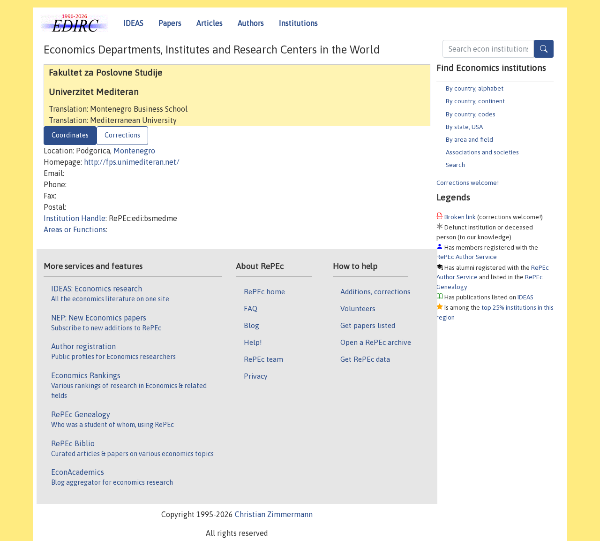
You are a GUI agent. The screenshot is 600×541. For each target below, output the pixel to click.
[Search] (544, 49)
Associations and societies (482, 152)
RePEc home (264, 291)
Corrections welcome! (467, 182)
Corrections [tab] (122, 135)
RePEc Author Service (466, 256)
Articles (209, 23)
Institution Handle (74, 218)
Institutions (298, 23)
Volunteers (357, 308)
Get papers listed (367, 325)
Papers (169, 23)
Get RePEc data (365, 359)
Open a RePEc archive (375, 342)
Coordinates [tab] (70, 135)
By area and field (469, 139)
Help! (253, 342)
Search (455, 164)
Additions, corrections (375, 291)
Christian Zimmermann (274, 514)
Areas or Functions (75, 229)
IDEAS (133, 23)
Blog (251, 325)
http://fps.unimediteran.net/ (132, 162)
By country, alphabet (474, 88)
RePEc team (263, 359)
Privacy (255, 376)
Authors (251, 23)
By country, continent (475, 101)
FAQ (250, 308)
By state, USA (464, 126)
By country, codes (470, 114)
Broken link (460, 217)
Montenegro (134, 150)
